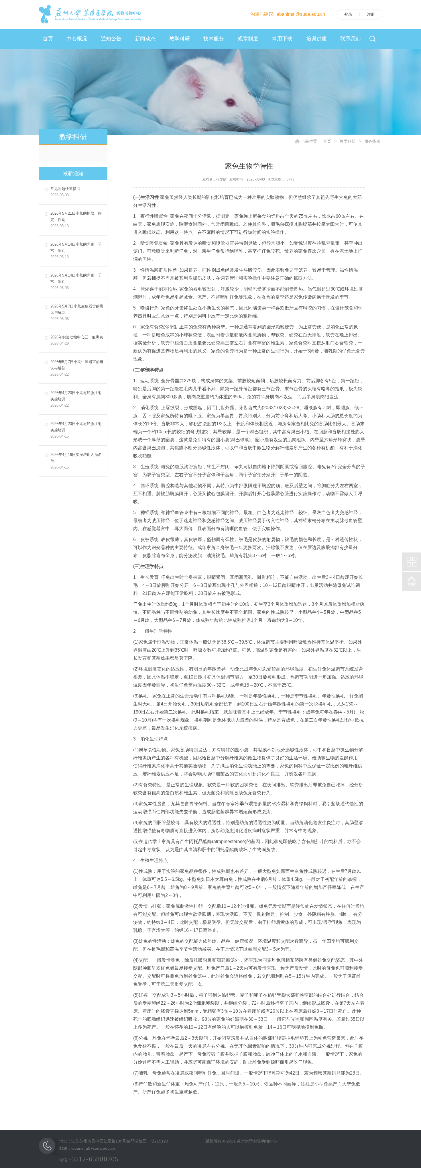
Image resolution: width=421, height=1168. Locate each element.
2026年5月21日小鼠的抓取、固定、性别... (76, 219)
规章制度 (248, 39)
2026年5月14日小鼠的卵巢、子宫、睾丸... (76, 250)
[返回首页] (91, 14)
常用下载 (282, 39)
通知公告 (111, 39)
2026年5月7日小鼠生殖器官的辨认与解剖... (76, 312)
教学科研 (179, 39)
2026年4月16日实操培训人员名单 (76, 460)
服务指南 (372, 141)
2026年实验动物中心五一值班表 (76, 340)
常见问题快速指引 (65, 192)
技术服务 (213, 39)
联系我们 (350, 39)
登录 (348, 14)
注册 (371, 14)
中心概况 (76, 39)
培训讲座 (316, 39)
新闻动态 (145, 39)
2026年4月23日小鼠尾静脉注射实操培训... (76, 399)
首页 (48, 39)
